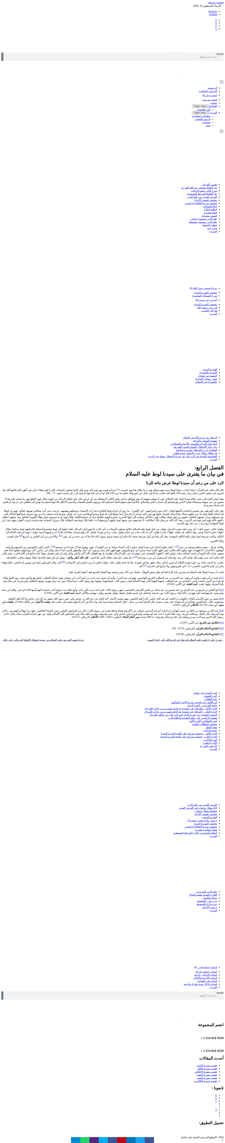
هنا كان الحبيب (209, 310)
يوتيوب (213, 102)
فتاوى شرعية (209, 99)
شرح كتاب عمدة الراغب (204, 190)
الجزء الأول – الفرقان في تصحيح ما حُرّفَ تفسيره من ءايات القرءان (180, 708)
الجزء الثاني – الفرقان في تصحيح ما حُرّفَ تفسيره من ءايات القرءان (180, 711)
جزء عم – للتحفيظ (207, 901)
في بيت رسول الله (207, 307)
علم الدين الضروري (206, 891)
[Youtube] (216, 1100)
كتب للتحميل (204, 109)
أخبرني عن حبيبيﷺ (206, 300)
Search (220, 54)
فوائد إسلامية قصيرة (206, 829)
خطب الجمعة (210, 225)
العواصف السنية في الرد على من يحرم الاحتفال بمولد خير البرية (182, 456)
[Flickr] (216, 1112)
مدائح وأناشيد (210, 897)
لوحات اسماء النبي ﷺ (205, 967)
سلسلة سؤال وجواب (206, 811)
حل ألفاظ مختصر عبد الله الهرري (199, 187)
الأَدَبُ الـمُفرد (210, 742)
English (213, 14)
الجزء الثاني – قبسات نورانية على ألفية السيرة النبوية (188, 736)
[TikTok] (216, 1106)
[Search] (2, 57)
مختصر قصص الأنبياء (206, 200)
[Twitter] (216, 23)
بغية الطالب (210, 699)
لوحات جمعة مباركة (206, 971)
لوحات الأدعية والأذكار (205, 977)
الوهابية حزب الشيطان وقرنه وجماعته (196, 450)
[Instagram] (216, 1098)
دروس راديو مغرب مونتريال (202, 820)
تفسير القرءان (209, 184)
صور (208, 125)
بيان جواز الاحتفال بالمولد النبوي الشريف (195, 447)
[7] (144, 565)
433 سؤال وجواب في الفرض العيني (198, 808)
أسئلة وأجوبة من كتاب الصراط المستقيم (195, 832)
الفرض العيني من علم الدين (202, 197)
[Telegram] (216, 1103)
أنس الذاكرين (210, 739)
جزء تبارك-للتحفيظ (207, 904)
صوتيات (206, 122)
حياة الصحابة (210, 206)
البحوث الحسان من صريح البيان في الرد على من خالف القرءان (183, 714)
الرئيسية (212, 88)
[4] (53, 546)
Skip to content (216, 2)
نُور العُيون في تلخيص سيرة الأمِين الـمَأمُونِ (194, 702)
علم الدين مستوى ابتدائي (203, 218)
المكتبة (213, 106)
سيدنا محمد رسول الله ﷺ (203, 288)
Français (212, 11)
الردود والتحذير (203, 119)
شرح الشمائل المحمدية (204, 295)
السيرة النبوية (209, 817)
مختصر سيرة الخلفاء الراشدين (200, 203)
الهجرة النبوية (210, 369)
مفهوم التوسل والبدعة (205, 440)
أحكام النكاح (210, 209)
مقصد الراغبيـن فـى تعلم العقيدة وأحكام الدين (192, 718)
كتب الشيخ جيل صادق (205, 693)
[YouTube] (216, 28)
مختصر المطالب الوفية (204, 724)
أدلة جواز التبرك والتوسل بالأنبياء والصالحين (193, 443)
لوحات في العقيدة (207, 981)
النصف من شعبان (207, 375)
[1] (60, 535)
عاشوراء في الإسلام (206, 382)
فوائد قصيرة (210, 212)
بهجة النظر (211, 727)
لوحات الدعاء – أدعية (205, 974)
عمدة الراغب (210, 730)
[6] (63, 561)
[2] (21, 535)
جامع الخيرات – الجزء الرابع (202, 705)
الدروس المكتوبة (208, 91)
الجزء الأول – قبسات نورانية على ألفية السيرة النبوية (189, 733)
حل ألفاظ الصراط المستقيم (202, 193)
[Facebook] (216, 20)
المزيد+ (213, 112)
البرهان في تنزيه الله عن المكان (200, 437)
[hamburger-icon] (221, 82)
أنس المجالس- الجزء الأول (203, 721)
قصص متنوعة (209, 215)
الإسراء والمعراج (208, 372)
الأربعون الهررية (208, 746)
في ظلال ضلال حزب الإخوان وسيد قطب (195, 453)
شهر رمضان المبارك (206, 378)
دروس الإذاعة (209, 907)
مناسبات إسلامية (201, 116)
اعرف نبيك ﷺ (209, 95)
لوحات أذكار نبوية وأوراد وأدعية (200, 984)
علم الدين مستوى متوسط (203, 222)
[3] (177, 546)
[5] (136, 557)
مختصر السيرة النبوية (205, 292)
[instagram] (216, 25)
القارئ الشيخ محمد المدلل (203, 894)
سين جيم (212, 228)
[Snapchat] (216, 1115)
